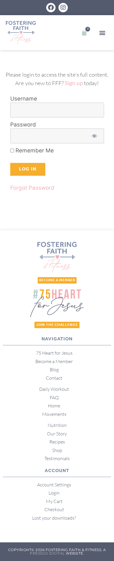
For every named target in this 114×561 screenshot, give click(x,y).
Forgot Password (32, 187)
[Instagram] (63, 7)
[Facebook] (51, 7)
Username (23, 98)
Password (23, 124)
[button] (102, 33)
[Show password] (94, 136)
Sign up (74, 83)
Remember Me (34, 150)
